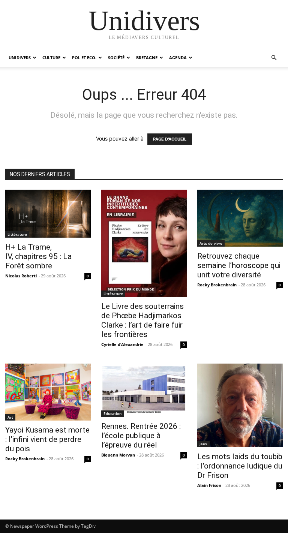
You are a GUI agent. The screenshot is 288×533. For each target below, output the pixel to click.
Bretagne (147, 57)
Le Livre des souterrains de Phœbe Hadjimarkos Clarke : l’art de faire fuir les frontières (142, 320)
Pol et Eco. (84, 57)
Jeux (203, 443)
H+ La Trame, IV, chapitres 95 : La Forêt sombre (38, 256)
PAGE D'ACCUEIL (169, 139)
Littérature (17, 234)
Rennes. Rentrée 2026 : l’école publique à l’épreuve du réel (141, 435)
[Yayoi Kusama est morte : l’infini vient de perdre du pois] (48, 392)
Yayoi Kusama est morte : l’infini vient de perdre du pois (47, 439)
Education (113, 413)
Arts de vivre (211, 243)
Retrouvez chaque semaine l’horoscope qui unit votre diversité (238, 265)
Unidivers (20, 57)
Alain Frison (209, 485)
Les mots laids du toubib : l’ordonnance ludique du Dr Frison (239, 466)
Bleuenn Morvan (118, 455)
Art (10, 417)
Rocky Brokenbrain (217, 284)
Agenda (178, 57)
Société (116, 57)
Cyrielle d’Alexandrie (122, 344)
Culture (51, 57)
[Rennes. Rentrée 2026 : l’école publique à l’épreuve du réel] (144, 390)
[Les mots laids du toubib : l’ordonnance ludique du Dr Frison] (240, 405)
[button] (274, 57)
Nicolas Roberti (21, 275)
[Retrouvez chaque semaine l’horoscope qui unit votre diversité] (240, 218)
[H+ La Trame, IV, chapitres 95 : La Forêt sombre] (48, 214)
